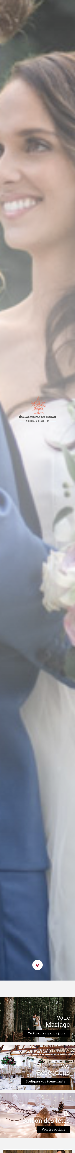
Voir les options (53, 1139)
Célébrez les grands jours (46, 1043)
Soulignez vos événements (45, 1091)
